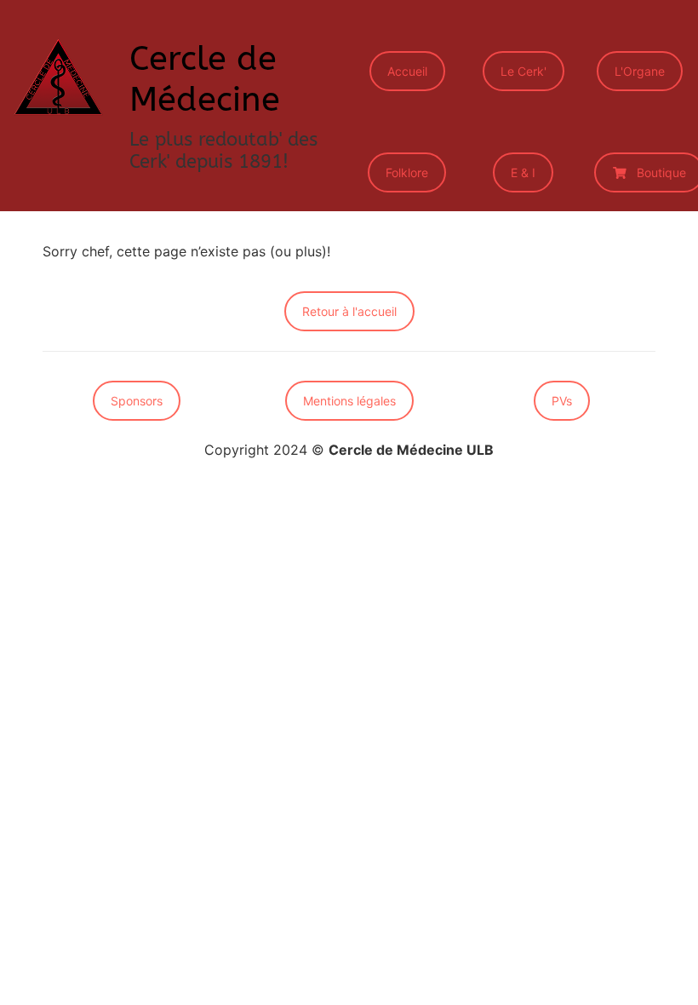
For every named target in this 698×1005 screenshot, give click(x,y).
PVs (562, 400)
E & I (523, 172)
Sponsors (137, 400)
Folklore (407, 172)
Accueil (407, 71)
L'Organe (640, 71)
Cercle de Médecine (204, 78)
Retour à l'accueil (349, 311)
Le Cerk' (523, 71)
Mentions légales (349, 400)
